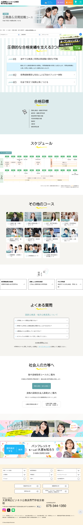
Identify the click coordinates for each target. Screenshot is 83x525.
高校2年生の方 (27, 486)
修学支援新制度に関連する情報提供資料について (30, 517)
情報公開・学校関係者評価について (10, 517)
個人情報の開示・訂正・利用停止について (46, 515)
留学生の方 (27, 491)
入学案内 (5, 474)
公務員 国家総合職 (31, 404)
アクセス (75, 3)
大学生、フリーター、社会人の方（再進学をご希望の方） (53, 491)
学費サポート (60, 470)
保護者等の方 (55, 486)
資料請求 (62, 2)
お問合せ (70, 2)
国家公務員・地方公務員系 (18, 30)
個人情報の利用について (30, 515)
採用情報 (44, 517)
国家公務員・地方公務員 (41, 386)
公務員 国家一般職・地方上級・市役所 (51, 404)
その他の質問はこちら (41, 343)
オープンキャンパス (50, 2)
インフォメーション (62, 474)
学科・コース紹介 (7, 30)
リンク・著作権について (7, 515)
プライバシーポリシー (19, 515)
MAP (39, 506)
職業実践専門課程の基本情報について (65, 515)
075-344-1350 (56, 505)
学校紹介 (32, 474)
